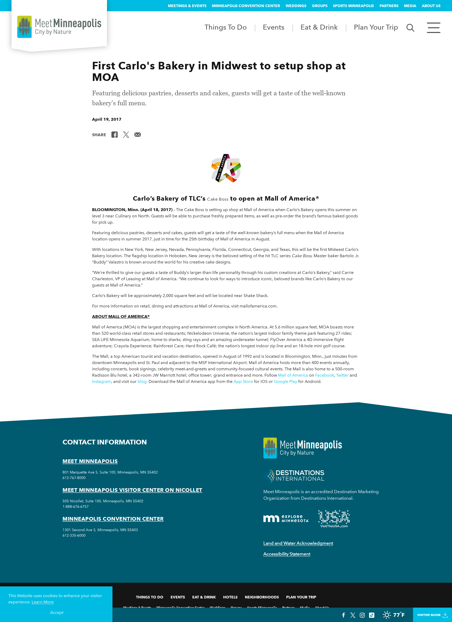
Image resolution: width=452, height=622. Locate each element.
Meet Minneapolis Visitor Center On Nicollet (132, 490)
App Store (243, 381)
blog (142, 381)
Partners (389, 6)
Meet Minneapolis (90, 461)
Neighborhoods (262, 597)
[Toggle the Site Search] (410, 27)
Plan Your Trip (376, 27)
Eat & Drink (319, 27)
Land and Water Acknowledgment (298, 543)
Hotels (230, 597)
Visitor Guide (428, 615)
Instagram (101, 381)
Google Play (285, 381)
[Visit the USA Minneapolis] (334, 518)
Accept (56, 612)
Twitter (342, 375)
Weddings (296, 6)
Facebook (324, 375)
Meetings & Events (187, 6)
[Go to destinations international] (293, 475)
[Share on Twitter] (126, 134)
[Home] (59, 27)
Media (410, 6)
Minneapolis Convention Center (246, 6)
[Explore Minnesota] (286, 518)
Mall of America (293, 375)
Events (273, 27)
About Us (431, 6)
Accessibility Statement (286, 554)
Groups (319, 6)
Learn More (43, 601)
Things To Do (226, 27)
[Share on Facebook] (114, 134)
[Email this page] (137, 134)
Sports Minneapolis (353, 6)
